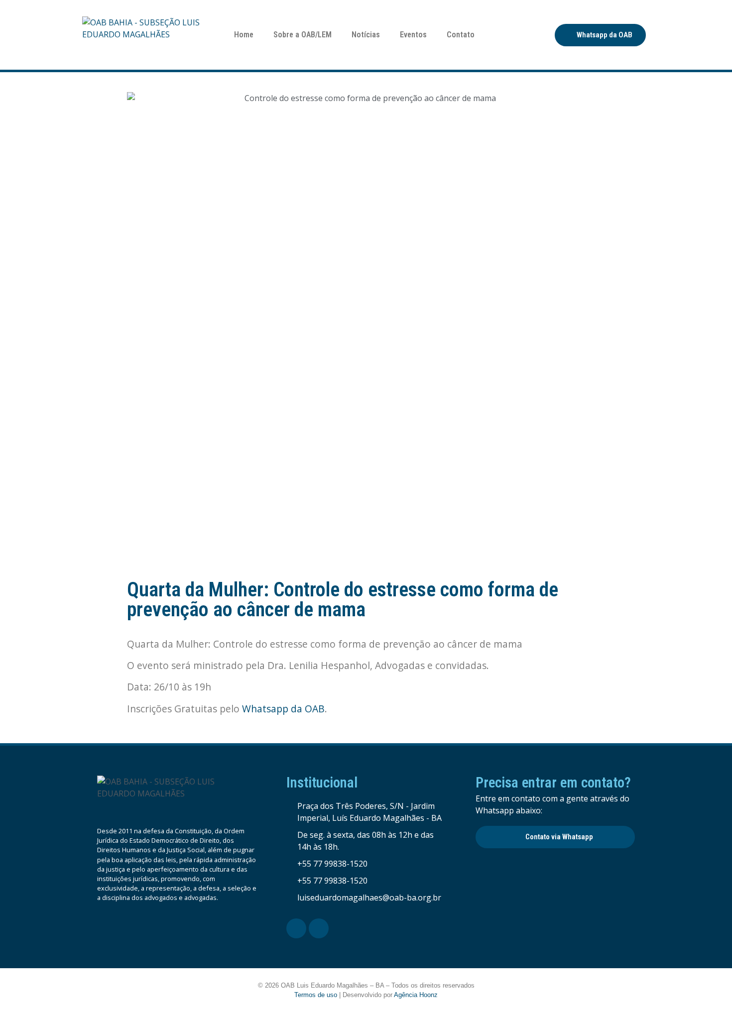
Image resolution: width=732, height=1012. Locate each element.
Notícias (366, 34)
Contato (461, 34)
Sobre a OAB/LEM (302, 34)
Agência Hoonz (416, 995)
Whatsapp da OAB (283, 708)
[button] (600, 35)
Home (243, 34)
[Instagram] (319, 928)
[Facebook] (296, 928)
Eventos (413, 34)
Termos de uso (315, 995)
